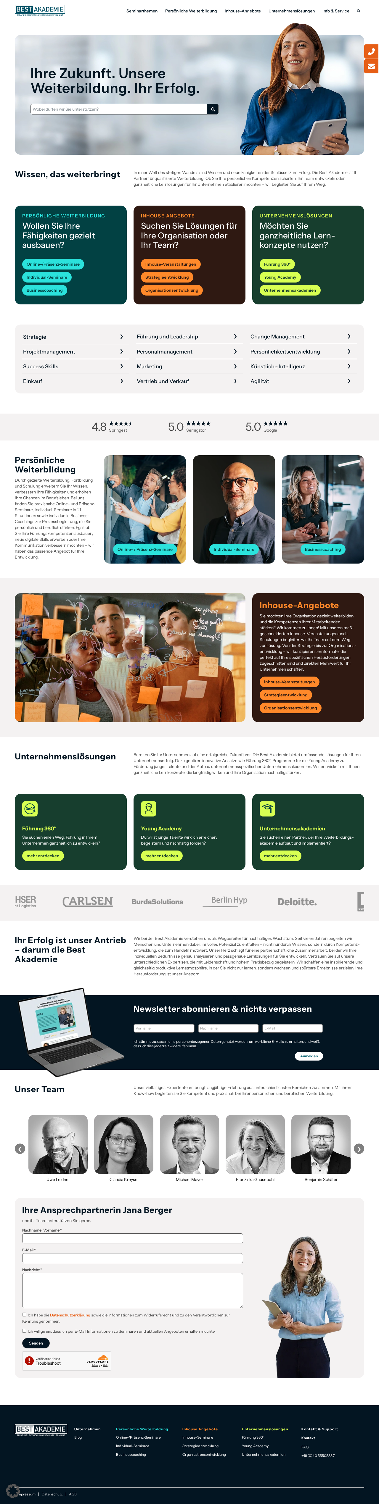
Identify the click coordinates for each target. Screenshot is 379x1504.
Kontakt (308, 1438)
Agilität (259, 381)
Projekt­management (49, 351)
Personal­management (164, 351)
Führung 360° (253, 1437)
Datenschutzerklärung (70, 1315)
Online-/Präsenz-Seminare (138, 1437)
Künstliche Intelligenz (277, 366)
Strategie (34, 337)
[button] (13, 1491)
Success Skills (40, 366)
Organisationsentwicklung (204, 1454)
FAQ (305, 1447)
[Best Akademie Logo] (40, 10)
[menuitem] (142, 11)
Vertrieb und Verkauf (163, 381)
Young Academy (255, 1446)
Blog (78, 1437)
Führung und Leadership (167, 336)
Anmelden (309, 1056)
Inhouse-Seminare (197, 1437)
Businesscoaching (131, 1454)
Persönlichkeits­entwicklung (285, 351)
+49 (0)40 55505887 (318, 1455)
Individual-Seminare (132, 1446)
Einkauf (32, 381)
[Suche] (358, 11)
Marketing (149, 366)
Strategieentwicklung (200, 1446)
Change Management (277, 336)
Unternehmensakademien (264, 1454)
